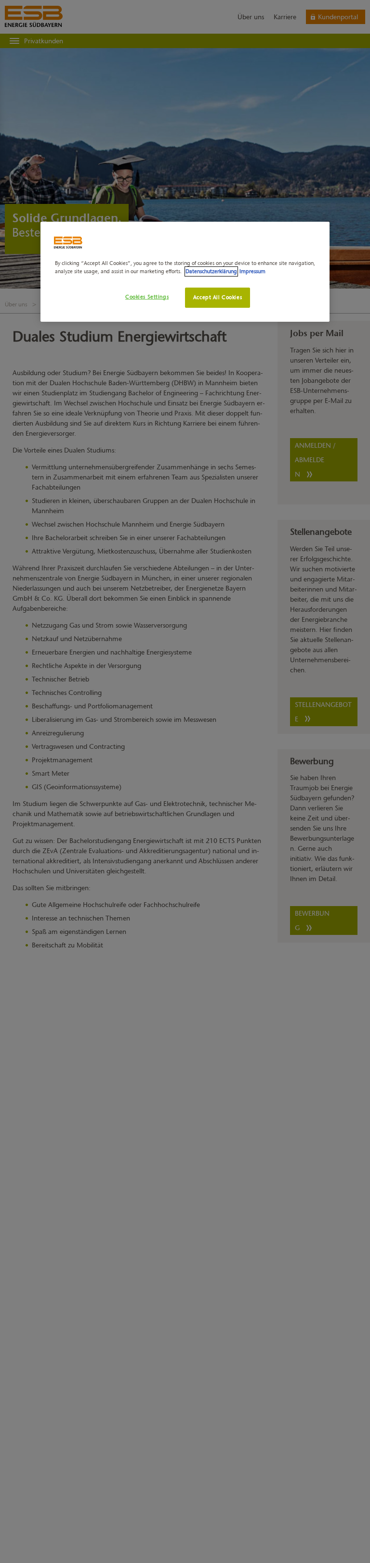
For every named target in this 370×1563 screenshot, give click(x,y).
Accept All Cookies (217, 297)
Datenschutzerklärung (211, 271)
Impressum (252, 271)
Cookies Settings (147, 296)
